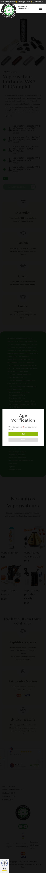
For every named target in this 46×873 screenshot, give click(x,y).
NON (23, 440)
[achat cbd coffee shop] (9, 11)
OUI (23, 434)
